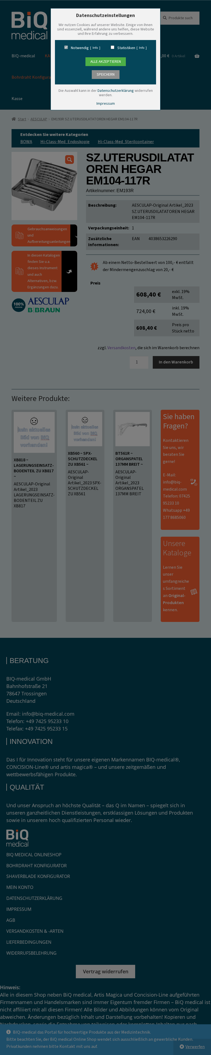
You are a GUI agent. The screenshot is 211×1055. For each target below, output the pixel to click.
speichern (106, 74)
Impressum (105, 103)
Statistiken (126, 48)
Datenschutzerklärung (116, 90)
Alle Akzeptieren (105, 61)
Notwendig (80, 48)
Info (95, 48)
